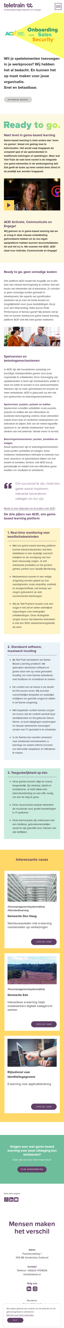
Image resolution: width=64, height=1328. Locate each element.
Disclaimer (32, 1300)
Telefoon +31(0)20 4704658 (32, 1270)
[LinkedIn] (29, 1288)
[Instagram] (35, 1288)
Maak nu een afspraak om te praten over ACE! (29, 508)
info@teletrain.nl (32, 1274)
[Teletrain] (18, 5)
